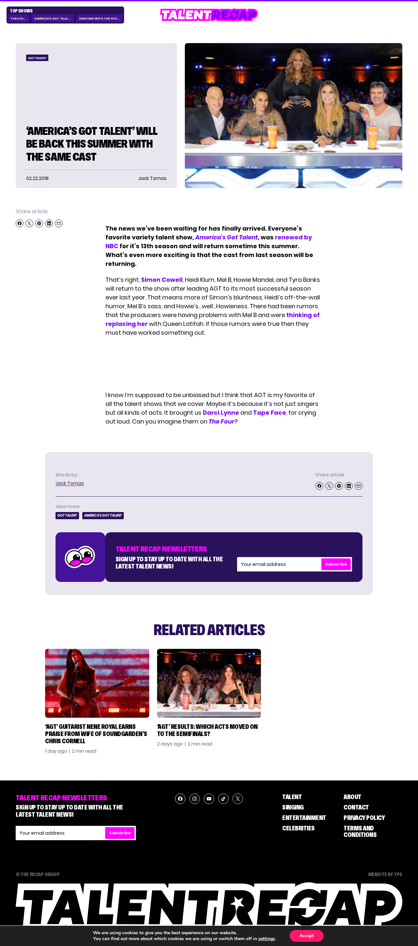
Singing (293, 807)
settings (266, 939)
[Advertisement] (212, 363)
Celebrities (298, 828)
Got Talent (37, 58)
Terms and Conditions (360, 831)
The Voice (18, 18)
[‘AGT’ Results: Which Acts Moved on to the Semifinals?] (209, 683)
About (353, 796)
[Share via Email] (59, 223)
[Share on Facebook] (20, 223)
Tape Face (269, 413)
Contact (356, 807)
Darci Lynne (221, 413)
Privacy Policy (364, 817)
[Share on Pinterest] (39, 223)
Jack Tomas (70, 483)
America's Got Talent (53, 18)
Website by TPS (385, 874)
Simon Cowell (162, 280)
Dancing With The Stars (100, 18)
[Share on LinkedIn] (49, 223)
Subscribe (336, 564)
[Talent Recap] (209, 14)
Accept (306, 936)
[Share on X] (29, 223)
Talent (292, 796)
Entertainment (304, 817)
